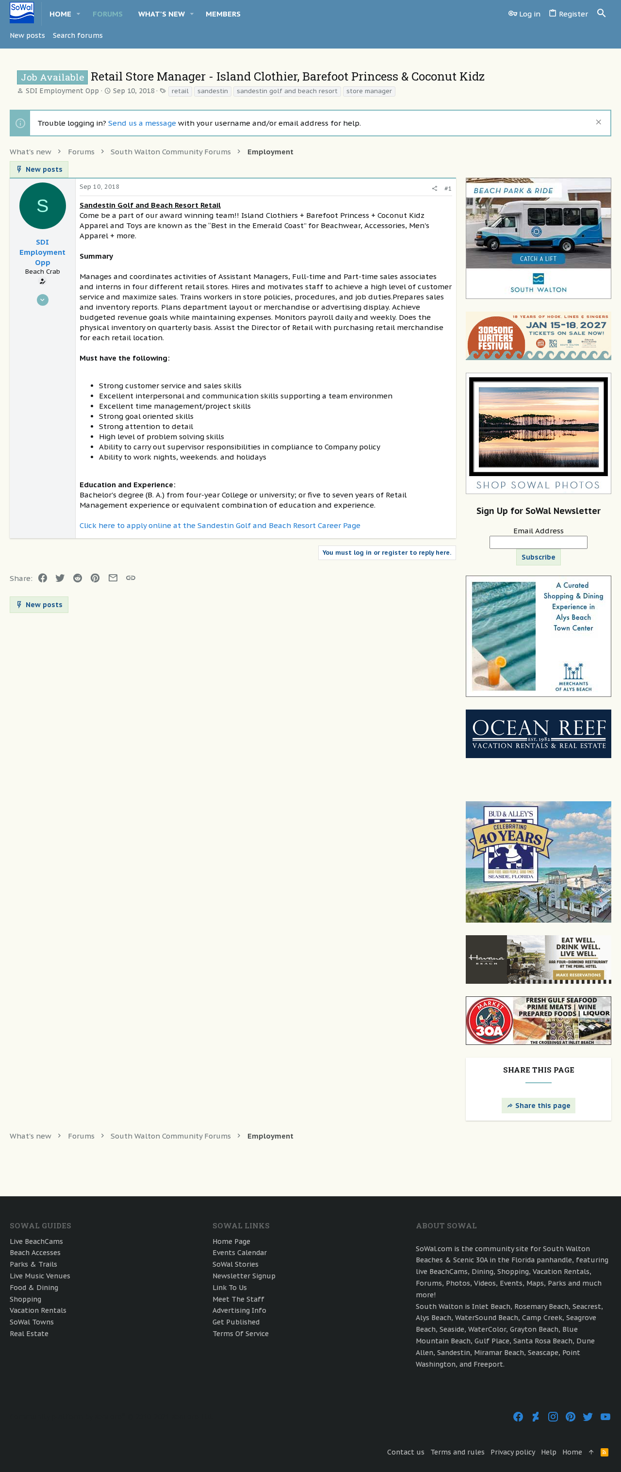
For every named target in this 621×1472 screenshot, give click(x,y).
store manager (369, 91)
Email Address (538, 530)
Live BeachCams (36, 1241)
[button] (78, 13)
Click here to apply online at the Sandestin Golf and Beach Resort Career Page (220, 525)
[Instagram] (553, 1417)
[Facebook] (518, 1417)
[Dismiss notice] (597, 123)
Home (572, 1452)
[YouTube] (605, 1417)
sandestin (212, 91)
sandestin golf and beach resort (287, 91)
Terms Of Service (240, 1333)
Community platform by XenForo (111, 1416)
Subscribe (539, 557)
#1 (448, 188)
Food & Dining (34, 1287)
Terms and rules (457, 1452)
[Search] (601, 13)
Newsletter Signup (244, 1276)
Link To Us (229, 1287)
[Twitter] (588, 1417)
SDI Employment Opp (62, 90)
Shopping (25, 1299)
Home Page (231, 1241)
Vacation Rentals (38, 1310)
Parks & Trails (33, 1264)
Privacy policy (512, 1452)
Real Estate (29, 1333)
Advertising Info (239, 1310)
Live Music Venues (40, 1276)
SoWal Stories (235, 1264)
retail (180, 91)
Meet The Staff (238, 1299)
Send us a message (142, 123)
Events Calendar (239, 1252)
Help (548, 1452)
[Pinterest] (570, 1417)
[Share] (434, 188)
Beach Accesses (35, 1252)
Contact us (406, 1452)
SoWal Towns (32, 1322)
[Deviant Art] (535, 1417)
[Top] (591, 1452)
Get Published (236, 1322)
